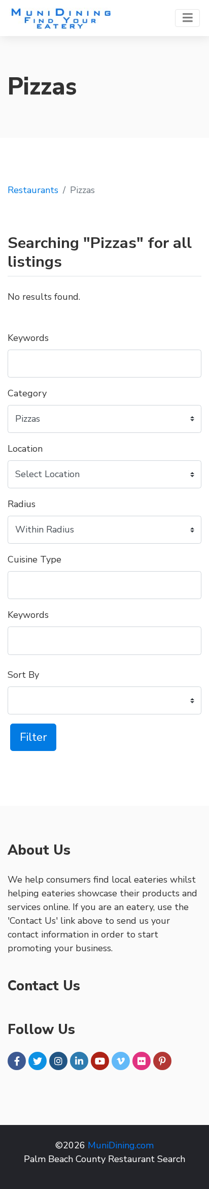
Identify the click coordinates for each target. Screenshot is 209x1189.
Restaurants (33, 190)
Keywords (28, 338)
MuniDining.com (121, 1145)
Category (27, 393)
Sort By (23, 675)
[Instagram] (58, 1061)
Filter (33, 737)
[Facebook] (17, 1061)
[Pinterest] (162, 1061)
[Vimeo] (121, 1061)
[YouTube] (100, 1061)
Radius (22, 504)
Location (25, 449)
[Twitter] (37, 1061)
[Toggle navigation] (187, 18)
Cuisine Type (34, 559)
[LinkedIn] (79, 1061)
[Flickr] (141, 1061)
